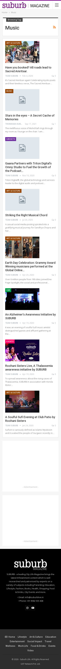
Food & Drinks (38, 646)
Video (30, 650)
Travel (48, 641)
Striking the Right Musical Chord (26, 215)
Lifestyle (22, 637)
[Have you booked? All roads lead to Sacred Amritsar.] (22, 52)
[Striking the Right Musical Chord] (22, 200)
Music (9, 91)
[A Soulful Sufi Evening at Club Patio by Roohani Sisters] (22, 401)
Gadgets (10, 139)
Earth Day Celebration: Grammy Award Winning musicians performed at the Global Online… (30, 266)
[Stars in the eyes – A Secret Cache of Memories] (22, 100)
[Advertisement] (30, 464)
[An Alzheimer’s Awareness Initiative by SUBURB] (22, 299)
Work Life (23, 646)
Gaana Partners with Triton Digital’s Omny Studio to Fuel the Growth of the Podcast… (28, 167)
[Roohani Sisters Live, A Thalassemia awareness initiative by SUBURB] (22, 350)
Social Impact (34, 641)
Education (50, 637)
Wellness (10, 646)
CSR (8, 290)
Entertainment (17, 641)
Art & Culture (13, 43)
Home (11, 637)
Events (10, 341)
